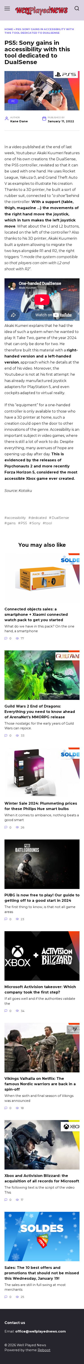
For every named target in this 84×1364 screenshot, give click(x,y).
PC (13, 101)
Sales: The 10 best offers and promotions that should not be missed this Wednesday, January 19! (41, 1272)
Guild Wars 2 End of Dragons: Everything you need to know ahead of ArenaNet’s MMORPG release (39, 711)
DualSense (60, 518)
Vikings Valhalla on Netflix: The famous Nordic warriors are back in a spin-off (40, 1084)
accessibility (16, 518)
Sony (36, 523)
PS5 (24, 523)
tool (48, 523)
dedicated (39, 518)
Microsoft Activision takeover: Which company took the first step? (40, 989)
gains (11, 523)
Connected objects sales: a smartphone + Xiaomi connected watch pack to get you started (36, 614)
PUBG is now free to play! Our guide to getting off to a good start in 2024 (42, 898)
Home (8, 29)
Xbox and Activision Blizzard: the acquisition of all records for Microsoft (41, 1178)
